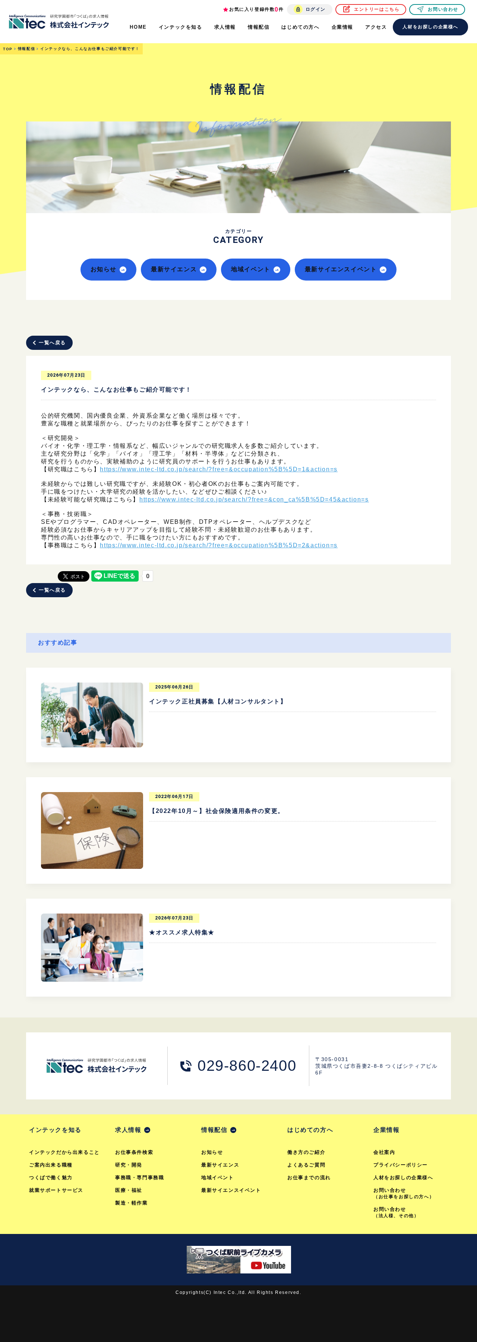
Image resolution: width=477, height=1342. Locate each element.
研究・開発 (128, 1165)
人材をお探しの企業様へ (430, 26)
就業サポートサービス (56, 1190)
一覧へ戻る (52, 342)
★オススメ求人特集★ (182, 932)
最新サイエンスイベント (341, 269)
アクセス (376, 27)
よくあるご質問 (306, 1165)
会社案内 (384, 1152)
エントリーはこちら (376, 9)
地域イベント (251, 269)
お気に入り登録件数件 (256, 9)
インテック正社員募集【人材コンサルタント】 (218, 701)
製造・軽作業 (131, 1203)
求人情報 (128, 1130)
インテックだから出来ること (64, 1152)
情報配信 (214, 1130)
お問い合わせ (443, 9)
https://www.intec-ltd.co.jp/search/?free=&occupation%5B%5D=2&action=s (218, 545)
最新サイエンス (174, 269)
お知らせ (104, 269)
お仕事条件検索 (134, 1152)
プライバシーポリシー (400, 1165)
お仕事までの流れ (309, 1177)
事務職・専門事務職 (139, 1177)
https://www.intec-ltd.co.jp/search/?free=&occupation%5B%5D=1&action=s (218, 469)
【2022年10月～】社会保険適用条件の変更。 (216, 811)
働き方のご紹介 (306, 1152)
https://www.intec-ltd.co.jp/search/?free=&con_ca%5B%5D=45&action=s (254, 499)
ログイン (316, 9)
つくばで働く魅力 (51, 1177)
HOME (138, 27)
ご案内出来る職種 (51, 1165)
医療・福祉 (128, 1190)
